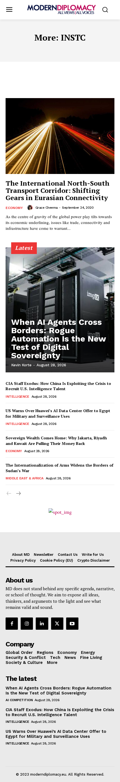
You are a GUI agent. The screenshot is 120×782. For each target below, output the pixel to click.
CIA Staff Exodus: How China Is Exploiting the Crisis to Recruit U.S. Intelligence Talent (58, 386)
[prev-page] (9, 493)
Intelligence (17, 397)
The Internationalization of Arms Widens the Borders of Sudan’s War (59, 467)
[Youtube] (72, 623)
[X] (57, 623)
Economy (14, 208)
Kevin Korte (21, 365)
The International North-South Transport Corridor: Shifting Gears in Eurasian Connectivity (57, 190)
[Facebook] (12, 623)
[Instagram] (27, 623)
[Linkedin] (42, 623)
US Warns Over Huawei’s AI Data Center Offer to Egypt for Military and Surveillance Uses (58, 413)
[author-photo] (30, 207)
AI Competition (19, 700)
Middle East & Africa (24, 478)
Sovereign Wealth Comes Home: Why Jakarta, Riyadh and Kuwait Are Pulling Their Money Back (56, 440)
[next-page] (18, 493)
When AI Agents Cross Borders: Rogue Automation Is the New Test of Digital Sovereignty (58, 338)
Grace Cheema (46, 208)
